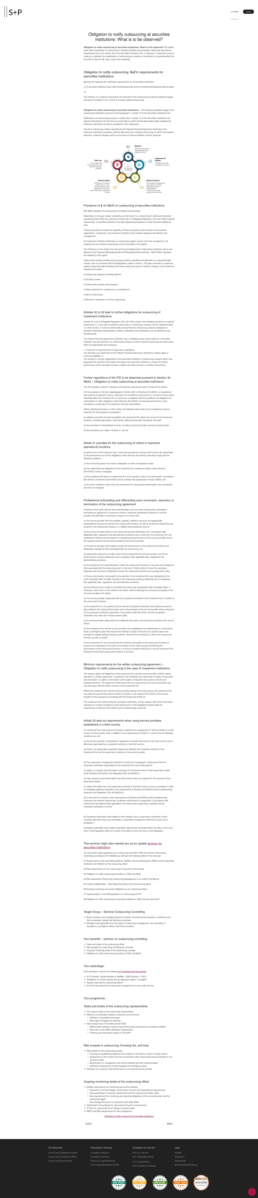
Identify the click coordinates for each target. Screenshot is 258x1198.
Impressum (180, 1156)
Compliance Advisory (100, 1152)
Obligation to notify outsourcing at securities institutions (129, 1116)
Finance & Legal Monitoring (103, 1160)
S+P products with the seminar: (133, 971)
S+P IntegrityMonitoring (143, 1156)
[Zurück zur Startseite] (13, 11)
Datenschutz (180, 1160)
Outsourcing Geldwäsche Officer (62, 1152)
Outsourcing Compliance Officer (62, 1156)
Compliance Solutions (100, 1156)
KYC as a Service (140, 1152)
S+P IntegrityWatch (141, 1161)
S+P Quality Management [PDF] (105, 1164)
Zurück (88, 1123)
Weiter (170, 1123)
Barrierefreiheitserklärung (186, 1164)
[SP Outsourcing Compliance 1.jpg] (129, 168)
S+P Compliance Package (144, 1165)
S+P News (234, 12)
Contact (248, 12)
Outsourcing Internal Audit (60, 1160)
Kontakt (178, 1152)
